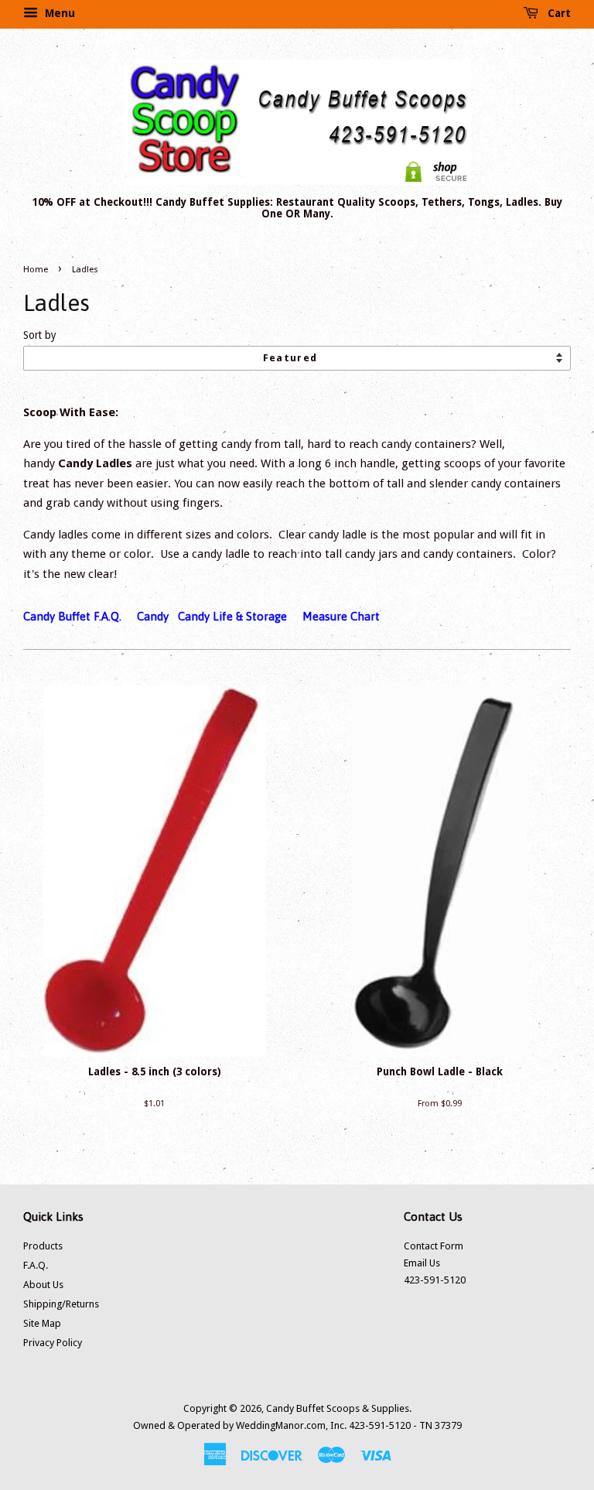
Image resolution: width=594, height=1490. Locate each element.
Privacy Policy (52, 1342)
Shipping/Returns (61, 1304)
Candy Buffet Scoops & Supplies (337, 1408)
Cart (557, 13)
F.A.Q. (35, 1265)
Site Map (42, 1323)
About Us (43, 1284)
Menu (58, 13)
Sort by (39, 335)
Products (43, 1246)
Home (35, 270)
